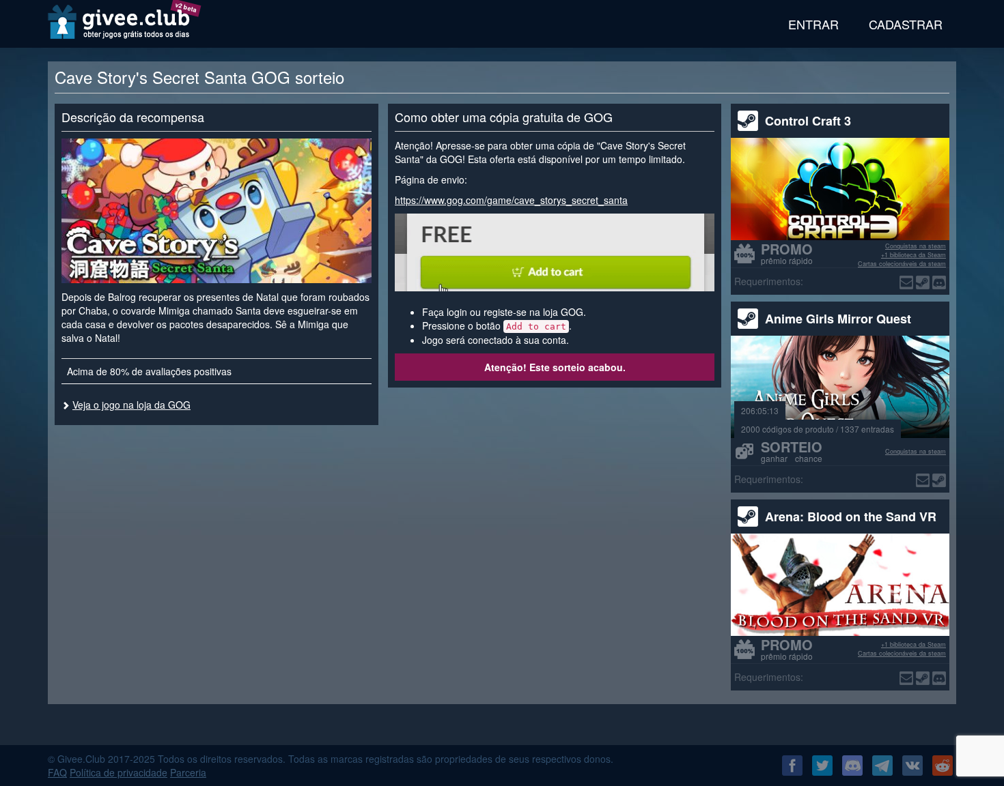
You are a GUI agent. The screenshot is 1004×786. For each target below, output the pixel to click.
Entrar (813, 24)
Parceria (188, 772)
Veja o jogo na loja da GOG (131, 404)
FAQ (57, 772)
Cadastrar (906, 24)
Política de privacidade (118, 772)
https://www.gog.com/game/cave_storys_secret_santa (511, 200)
